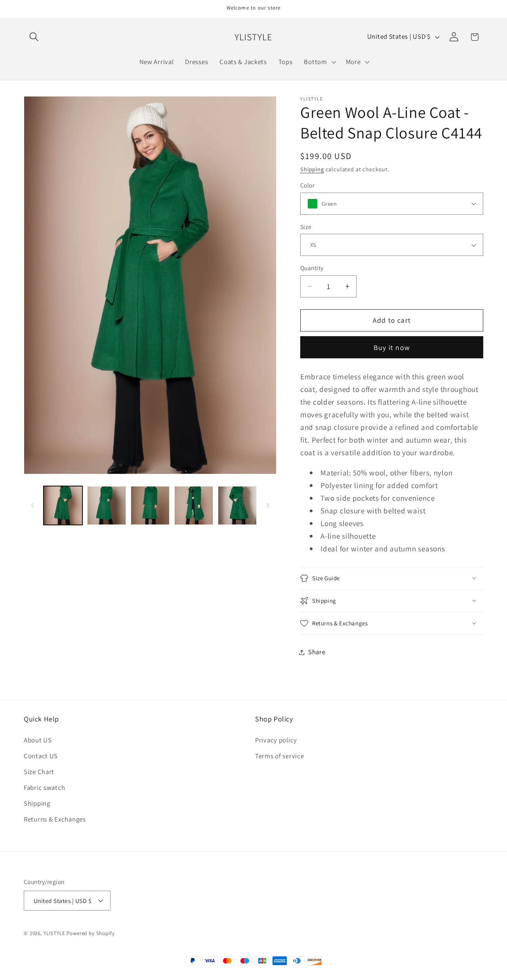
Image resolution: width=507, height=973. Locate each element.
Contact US (41, 756)
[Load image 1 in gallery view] (63, 505)
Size (306, 227)
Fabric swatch (44, 787)
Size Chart (39, 771)
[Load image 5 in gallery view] (237, 505)
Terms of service (279, 756)
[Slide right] (267, 505)
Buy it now (392, 347)
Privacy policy (276, 740)
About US (38, 740)
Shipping (312, 169)
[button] (34, 37)
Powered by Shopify (90, 933)
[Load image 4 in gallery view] (193, 505)
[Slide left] (32, 505)
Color (307, 185)
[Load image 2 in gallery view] (106, 505)
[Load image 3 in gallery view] (150, 505)
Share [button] (317, 651)
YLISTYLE (54, 933)
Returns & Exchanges (55, 819)
